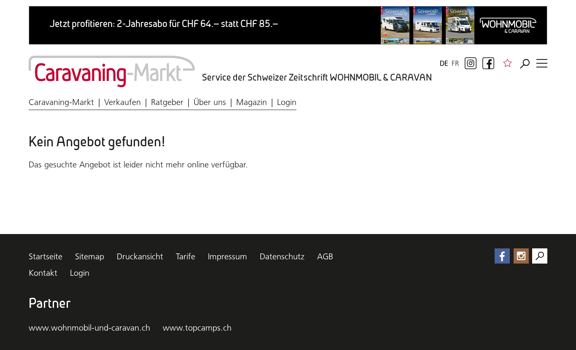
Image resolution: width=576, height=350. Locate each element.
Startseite (45, 256)
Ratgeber (167, 102)
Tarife (185, 256)
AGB (325, 256)
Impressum (227, 256)
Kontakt (43, 273)
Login (286, 102)
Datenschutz (282, 256)
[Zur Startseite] (112, 71)
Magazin (251, 102)
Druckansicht (140, 256)
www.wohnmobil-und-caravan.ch (89, 328)
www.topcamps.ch (197, 328)
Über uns (210, 102)
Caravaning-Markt (61, 102)
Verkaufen (122, 102)
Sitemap (89, 256)
